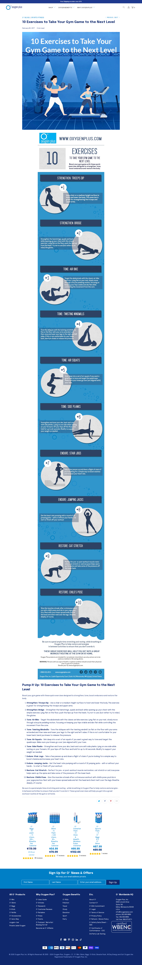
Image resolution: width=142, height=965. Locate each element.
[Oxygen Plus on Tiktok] (80, 939)
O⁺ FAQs (65, 899)
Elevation (66, 912)
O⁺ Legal (92, 909)
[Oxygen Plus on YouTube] (65, 939)
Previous (110, 17)
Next (116, 17)
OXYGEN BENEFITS (65, 7)
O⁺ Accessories (15, 916)
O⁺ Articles (40, 903)
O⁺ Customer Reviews (44, 909)
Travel (65, 906)
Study (65, 909)
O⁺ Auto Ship (14, 919)
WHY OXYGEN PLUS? (84, 7)
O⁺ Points (39, 919)
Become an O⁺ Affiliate (44, 928)
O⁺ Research (40, 906)
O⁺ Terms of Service (96, 912)
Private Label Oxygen (17, 925)
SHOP (51, 7)
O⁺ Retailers (40, 912)
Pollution (66, 903)
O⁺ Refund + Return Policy (98, 919)
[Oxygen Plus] (14, 7)
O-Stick (12, 909)
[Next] (108, 836)
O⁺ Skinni (12, 903)
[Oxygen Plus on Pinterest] (69, 939)
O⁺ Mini (11, 899)
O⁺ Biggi (12, 906)
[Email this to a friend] (116, 801)
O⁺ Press (39, 916)
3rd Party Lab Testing (97, 934)
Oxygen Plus (19, 954)
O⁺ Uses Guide (41, 899)
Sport (65, 916)
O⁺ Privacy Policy (95, 916)
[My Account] (128, 7)
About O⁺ (92, 899)
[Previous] (24, 836)
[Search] (124, 7)
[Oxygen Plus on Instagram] (73, 939)
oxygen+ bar (14, 922)
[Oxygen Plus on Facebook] (61, 939)
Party (65, 919)
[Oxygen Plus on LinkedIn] (77, 939)
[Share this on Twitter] (99, 801)
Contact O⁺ (93, 903)
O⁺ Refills (12, 912)
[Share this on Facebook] (105, 801)
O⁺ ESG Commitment (97, 906)
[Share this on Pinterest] (110, 801)
